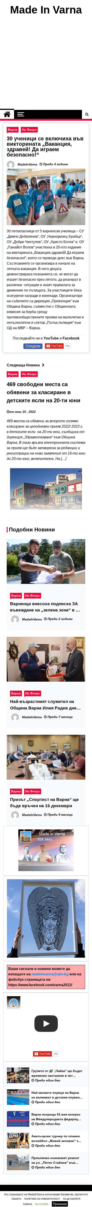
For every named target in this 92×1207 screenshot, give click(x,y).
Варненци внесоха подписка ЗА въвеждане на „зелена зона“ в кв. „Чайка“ (46, 607)
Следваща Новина (23, 365)
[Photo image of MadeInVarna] (13, 1002)
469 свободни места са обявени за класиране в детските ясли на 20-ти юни (43, 392)
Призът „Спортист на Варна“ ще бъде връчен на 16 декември (44, 802)
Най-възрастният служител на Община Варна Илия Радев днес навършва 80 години (44, 705)
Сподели (33, 346)
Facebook (71, 338)
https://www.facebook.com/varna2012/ (40, 985)
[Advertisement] (46, 63)
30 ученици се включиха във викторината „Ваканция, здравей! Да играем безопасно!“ (45, 146)
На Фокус (29, 129)
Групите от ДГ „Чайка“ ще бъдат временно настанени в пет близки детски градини (56, 1073)
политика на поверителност (42, 1198)
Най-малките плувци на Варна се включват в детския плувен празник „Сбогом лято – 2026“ (55, 1095)
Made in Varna (52, 834)
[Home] (7, 114)
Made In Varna (46, 10)
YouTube (51, 338)
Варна (12, 129)
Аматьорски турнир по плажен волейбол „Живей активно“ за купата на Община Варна (55, 1138)
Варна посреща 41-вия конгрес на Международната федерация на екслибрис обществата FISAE (57, 1117)
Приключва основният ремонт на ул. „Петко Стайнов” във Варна (55, 1160)
